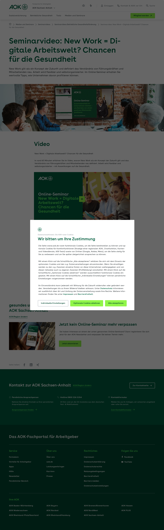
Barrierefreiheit (85, 294)
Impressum (68, 294)
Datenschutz (106, 289)
